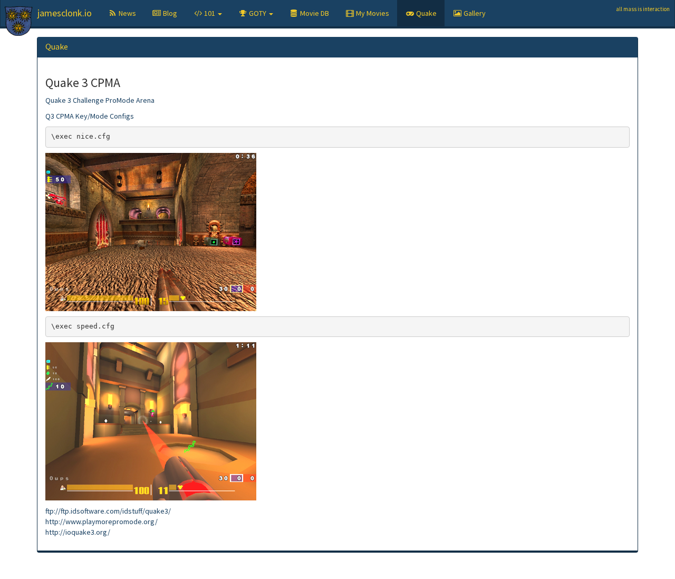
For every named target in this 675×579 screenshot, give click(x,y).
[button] (207, 13)
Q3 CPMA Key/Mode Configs (89, 116)
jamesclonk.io (64, 13)
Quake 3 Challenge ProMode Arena (100, 100)
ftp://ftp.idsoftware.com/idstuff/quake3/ (108, 511)
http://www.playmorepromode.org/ (101, 521)
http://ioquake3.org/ (77, 532)
